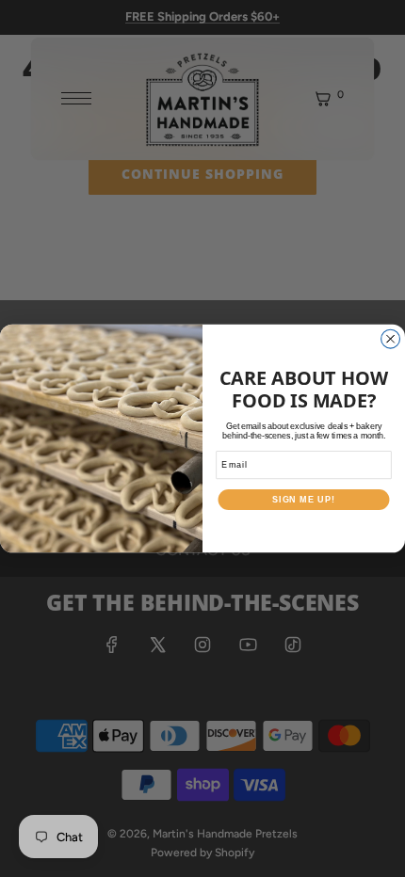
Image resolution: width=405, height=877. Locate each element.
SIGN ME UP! (303, 499)
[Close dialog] (390, 338)
